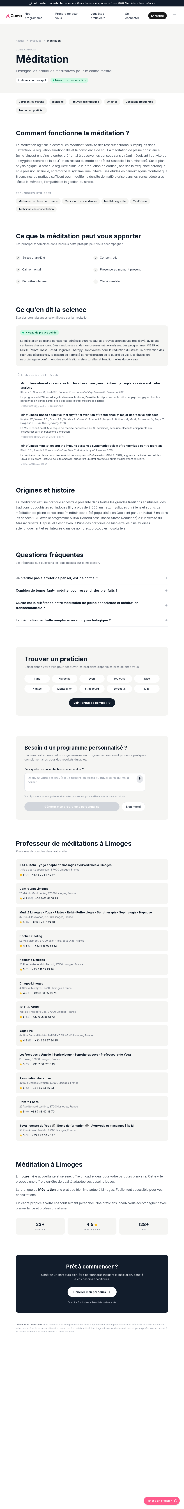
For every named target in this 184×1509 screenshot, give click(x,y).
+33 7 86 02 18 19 (44, 1064)
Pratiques (35, 40)
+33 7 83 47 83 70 (42, 1111)
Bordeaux (119, 688)
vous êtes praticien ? (98, 16)
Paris (37, 678)
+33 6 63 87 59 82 (46, 898)
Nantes (37, 688)
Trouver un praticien (31, 110)
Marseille (64, 678)
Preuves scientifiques (85, 101)
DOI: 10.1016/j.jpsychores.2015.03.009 (43, 406)
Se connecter (132, 16)
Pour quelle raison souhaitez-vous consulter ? (54, 769)
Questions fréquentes (139, 101)
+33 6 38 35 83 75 (45, 993)
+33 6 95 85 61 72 (44, 1016)
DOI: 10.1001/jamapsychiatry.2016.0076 (43, 437)
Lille (147, 688)
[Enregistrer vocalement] (140, 779)
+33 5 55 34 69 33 (42, 1087)
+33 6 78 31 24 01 (44, 921)
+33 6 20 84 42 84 (44, 874)
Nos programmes (33, 16)
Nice (147, 678)
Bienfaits (58, 101)
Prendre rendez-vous (66, 16)
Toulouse (119, 678)
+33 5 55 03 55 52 (46, 945)
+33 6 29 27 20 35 (46, 1040)
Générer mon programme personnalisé (72, 806)
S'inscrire (157, 16)
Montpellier (64, 688)
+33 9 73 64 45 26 (43, 1135)
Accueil (20, 40)
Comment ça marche (31, 101)
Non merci (133, 806)
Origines (112, 101)
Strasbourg (92, 688)
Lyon (92, 678)
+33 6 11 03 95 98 (43, 969)
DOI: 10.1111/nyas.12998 (35, 464)
